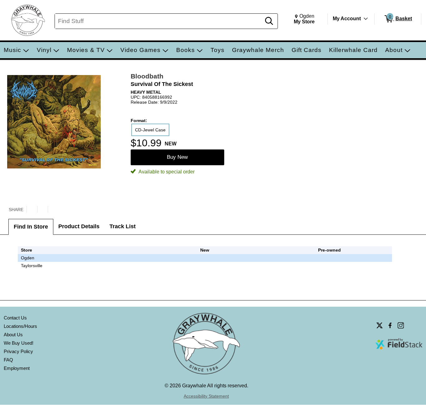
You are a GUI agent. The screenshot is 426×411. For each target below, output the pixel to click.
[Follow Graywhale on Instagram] (400, 325)
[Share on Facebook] (42, 209)
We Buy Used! (18, 343)
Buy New (177, 157)
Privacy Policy (18, 351)
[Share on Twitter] (31, 209)
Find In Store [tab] (31, 227)
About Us (13, 334)
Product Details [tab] (78, 226)
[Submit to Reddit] (53, 209)
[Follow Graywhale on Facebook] (390, 325)
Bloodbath (147, 76)
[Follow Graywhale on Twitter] (379, 325)
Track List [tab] (122, 226)
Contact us (15, 317)
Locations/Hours (20, 326)
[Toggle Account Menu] (366, 18)
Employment (17, 368)
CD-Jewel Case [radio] (150, 129)
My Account (347, 18)
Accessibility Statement (206, 396)
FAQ (8, 359)
